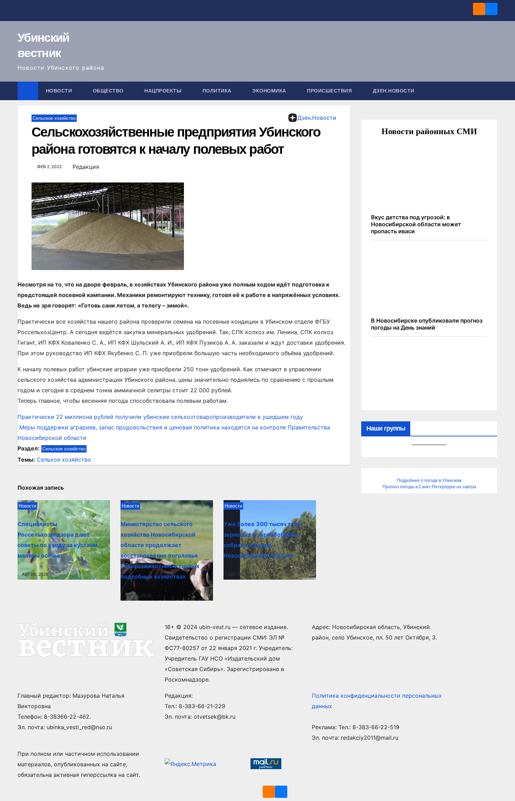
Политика (217, 91)
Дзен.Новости (393, 91)
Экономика (270, 91)
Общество (109, 91)
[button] (492, 90)
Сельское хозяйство (54, 118)
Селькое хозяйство (64, 459)
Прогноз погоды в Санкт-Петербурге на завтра (429, 486)
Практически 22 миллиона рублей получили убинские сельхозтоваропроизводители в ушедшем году (160, 416)
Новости (60, 91)
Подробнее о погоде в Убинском (429, 480)
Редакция (86, 166)
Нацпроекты (163, 91)
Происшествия (330, 91)
